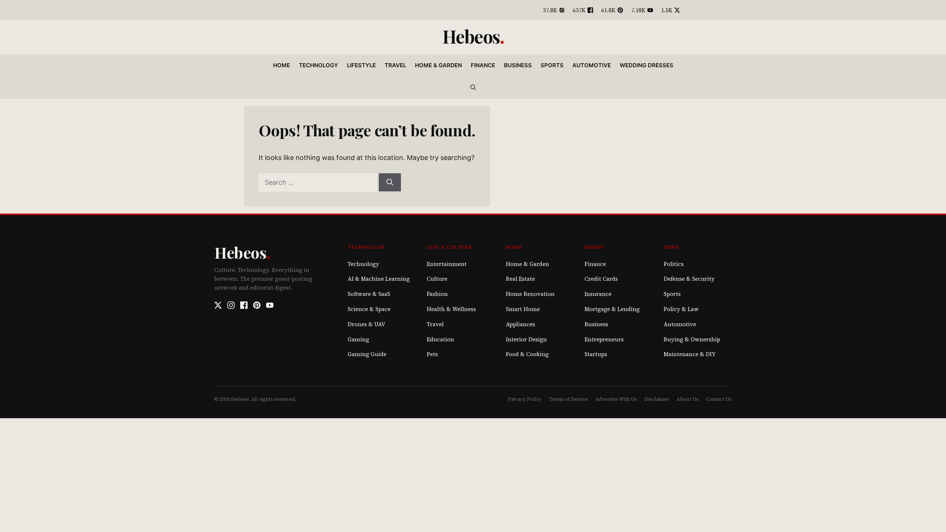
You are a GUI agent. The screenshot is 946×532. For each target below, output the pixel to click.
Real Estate (520, 279)
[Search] (390, 182)
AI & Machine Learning (379, 279)
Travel (395, 65)
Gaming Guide (367, 354)
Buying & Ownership (692, 339)
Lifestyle (361, 65)
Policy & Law (681, 309)
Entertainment (447, 264)
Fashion (437, 294)
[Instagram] (231, 305)
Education (440, 339)
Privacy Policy (525, 399)
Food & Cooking (527, 354)
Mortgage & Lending (612, 309)
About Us (688, 399)
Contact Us (719, 399)
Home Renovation (530, 294)
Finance (483, 65)
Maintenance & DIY (689, 354)
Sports (552, 65)
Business (518, 65)
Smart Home (523, 309)
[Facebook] (244, 305)
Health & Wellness (451, 309)
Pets (432, 354)
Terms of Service (568, 399)
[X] (218, 305)
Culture (437, 279)
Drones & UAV (366, 324)
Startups (596, 354)
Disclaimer (656, 399)
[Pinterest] (257, 305)
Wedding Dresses (646, 65)
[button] (473, 87)
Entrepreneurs (604, 339)
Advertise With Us (616, 399)
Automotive (591, 65)
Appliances (520, 324)
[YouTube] (269, 305)
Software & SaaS (369, 294)
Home (281, 65)
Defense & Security (689, 279)
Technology (318, 65)
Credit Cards (601, 279)
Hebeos (471, 36)
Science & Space (369, 309)
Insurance (598, 294)
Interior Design (526, 339)
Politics (674, 264)
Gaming (358, 339)
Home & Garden (438, 65)
